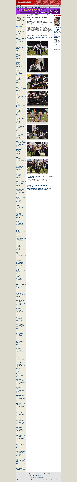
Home (28, 14)
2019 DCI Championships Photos (19, 123)
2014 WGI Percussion (21, 284)
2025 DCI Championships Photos (19, 34)
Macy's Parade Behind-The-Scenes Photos (20, 365)
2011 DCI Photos (20, 373)
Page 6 (47, 37)
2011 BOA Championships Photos (19, 370)
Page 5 (43, 37)
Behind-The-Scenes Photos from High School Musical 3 (20, 460)
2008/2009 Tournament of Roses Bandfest (20, 447)
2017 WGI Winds (19, 183)
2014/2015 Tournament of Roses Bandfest (20, 270)
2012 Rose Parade (20, 359)
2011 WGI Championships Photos (19, 387)
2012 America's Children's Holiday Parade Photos (20, 325)
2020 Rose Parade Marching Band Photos (20, 101)
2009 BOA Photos (20, 420)
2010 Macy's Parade (20, 398)
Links (33, 473)
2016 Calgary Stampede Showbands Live (19, 214)
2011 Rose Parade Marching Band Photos (20, 391)
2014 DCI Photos (20, 281)
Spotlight (49, 473)
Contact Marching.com (40, 477)
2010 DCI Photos (20, 406)
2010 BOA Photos (20, 400)
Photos (32, 14)
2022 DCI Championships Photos (19, 84)
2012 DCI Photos (20, 344)
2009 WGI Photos (20, 444)
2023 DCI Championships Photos (19, 73)
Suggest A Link (38, 475)
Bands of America (43, 34)
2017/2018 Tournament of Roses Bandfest (20, 171)
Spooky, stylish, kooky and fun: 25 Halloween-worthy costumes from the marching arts (21, 241)
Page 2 (32, 37)
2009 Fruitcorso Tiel (20, 432)
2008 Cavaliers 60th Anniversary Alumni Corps (20, 465)
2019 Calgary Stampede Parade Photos (20, 131)
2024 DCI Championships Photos (19, 55)
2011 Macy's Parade (20, 362)
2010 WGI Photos (20, 412)
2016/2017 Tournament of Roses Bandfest (20, 197)
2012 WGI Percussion (21, 354)
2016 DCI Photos (20, 210)
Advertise (33, 477)
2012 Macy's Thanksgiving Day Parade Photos (20, 330)
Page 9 (32, 38)
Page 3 (36, 37)
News (42, 473)
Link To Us (44, 475)
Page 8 (29, 38)
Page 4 (40, 37)
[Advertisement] (37, 201)
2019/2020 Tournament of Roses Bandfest (20, 105)
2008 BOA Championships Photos (19, 455)
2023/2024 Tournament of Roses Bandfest (20, 63)
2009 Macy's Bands (20, 418)
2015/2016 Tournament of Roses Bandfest (20, 231)
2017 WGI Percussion (21, 181)
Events (30, 473)
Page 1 (28, 37)
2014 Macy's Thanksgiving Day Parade (20, 275)
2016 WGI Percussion (21, 217)
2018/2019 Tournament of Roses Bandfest (20, 150)
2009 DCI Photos (20, 438)
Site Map (32, 475)
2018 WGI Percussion (21, 160)
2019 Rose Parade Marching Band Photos (20, 145)
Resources (37, 473)
